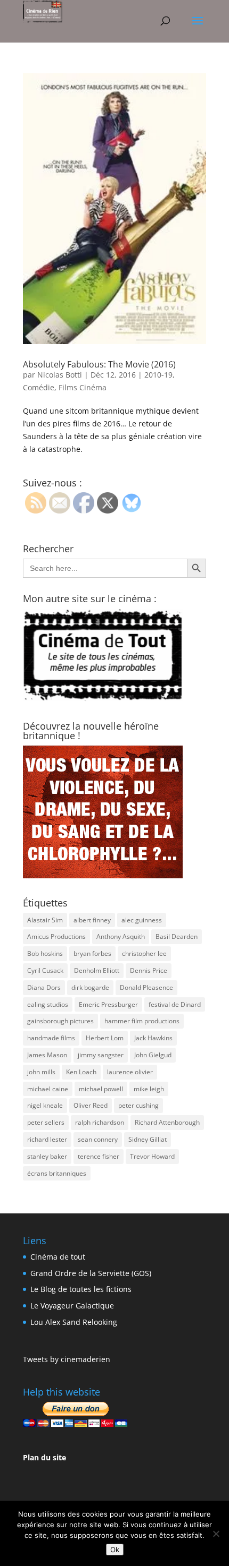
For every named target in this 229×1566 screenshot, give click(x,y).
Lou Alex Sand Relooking (73, 1322)
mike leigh (149, 1088)
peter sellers (45, 1122)
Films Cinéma (83, 387)
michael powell (101, 1088)
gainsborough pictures (60, 1020)
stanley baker (47, 1156)
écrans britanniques (56, 1173)
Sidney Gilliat (147, 1139)
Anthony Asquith (120, 936)
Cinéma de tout (57, 1257)
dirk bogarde (90, 987)
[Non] (215, 1533)
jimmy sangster (101, 1054)
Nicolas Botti (59, 375)
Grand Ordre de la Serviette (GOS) (90, 1273)
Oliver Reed (90, 1105)
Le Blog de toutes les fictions (81, 1289)
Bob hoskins (45, 953)
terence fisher (98, 1156)
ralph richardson (99, 1122)
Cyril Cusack (45, 970)
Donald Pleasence (146, 987)
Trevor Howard (152, 1156)
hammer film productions (141, 1020)
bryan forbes (92, 953)
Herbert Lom (105, 1037)
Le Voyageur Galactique (72, 1305)
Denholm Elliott (96, 970)
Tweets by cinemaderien (66, 1359)
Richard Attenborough (167, 1122)
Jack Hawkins (153, 1037)
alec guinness (141, 920)
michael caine (47, 1088)
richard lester (47, 1139)
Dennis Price (148, 970)
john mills (41, 1071)
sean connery (98, 1139)
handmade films (51, 1037)
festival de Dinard (175, 1004)
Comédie (38, 387)
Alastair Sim (45, 920)
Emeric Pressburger (108, 1004)
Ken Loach (81, 1071)
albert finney (92, 920)
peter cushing (138, 1105)
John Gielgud (152, 1054)
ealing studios (47, 1004)
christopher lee (144, 953)
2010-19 (158, 375)
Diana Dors (44, 987)
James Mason (47, 1054)
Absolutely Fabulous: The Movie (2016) (99, 364)
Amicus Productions (56, 936)
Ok (114, 1549)
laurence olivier (130, 1071)
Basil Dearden (177, 936)
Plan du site (44, 1457)
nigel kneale (45, 1105)
